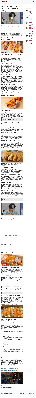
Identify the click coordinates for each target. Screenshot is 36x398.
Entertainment (15, 1)
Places (31, 1)
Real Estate (22, 1)
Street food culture (12, 368)
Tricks (18, 1)
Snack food (9, 368)
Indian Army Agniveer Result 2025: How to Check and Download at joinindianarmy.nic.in (31, 31)
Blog (10, 1)
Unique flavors (16, 368)
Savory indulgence (5, 368)
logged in (6, 387)
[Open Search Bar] (34, 2)
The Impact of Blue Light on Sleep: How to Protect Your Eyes (31, 37)
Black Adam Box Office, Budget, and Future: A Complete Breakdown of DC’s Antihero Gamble (31, 13)
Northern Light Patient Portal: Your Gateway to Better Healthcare (31, 24)
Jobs (28, 1)
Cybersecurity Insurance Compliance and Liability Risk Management (31, 19)
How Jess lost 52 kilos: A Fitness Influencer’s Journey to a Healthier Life (31, 43)
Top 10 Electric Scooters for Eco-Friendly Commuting (7, 377)
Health (25, 1)
